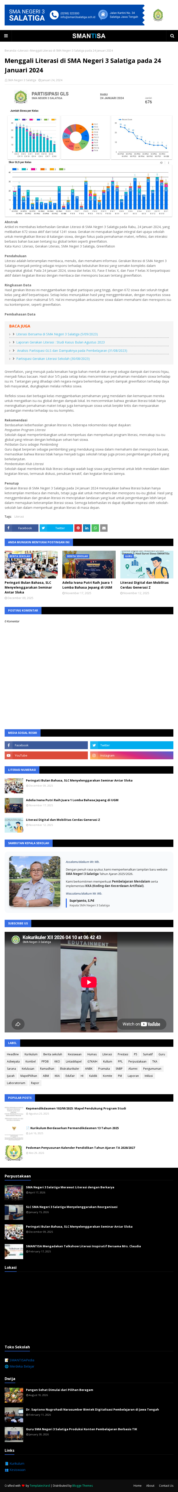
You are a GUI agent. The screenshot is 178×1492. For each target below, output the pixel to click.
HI (82, 1076)
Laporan (133, 1076)
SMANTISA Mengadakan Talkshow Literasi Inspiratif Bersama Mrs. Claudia (83, 1246)
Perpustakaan (137, 1061)
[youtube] (46, 755)
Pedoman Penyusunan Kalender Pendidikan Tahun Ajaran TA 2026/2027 (80, 1148)
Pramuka (104, 1069)
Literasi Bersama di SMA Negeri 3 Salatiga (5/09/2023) (57, 334)
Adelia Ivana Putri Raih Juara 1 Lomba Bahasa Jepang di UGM (87, 585)
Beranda (10, 51)
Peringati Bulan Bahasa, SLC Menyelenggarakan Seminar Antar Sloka (28, 587)
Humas (92, 1054)
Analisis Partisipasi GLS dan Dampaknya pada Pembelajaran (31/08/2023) (71, 350)
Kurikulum (31, 1054)
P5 (135, 1054)
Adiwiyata (13, 1061)
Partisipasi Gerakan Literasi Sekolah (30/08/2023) (53, 358)
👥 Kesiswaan (15, 1469)
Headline (13, 1054)
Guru (162, 1054)
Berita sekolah (52, 1054)
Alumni (132, 1069)
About (150, 1486)
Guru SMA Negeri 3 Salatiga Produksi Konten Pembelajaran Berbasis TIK (81, 1429)
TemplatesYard (40, 1486)
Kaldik (93, 1076)
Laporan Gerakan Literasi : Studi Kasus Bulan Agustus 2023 (60, 342)
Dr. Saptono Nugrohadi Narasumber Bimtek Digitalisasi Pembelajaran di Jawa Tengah (92, 1409)
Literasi (23, 51)
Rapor (35, 1083)
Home (138, 1486)
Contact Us (166, 1486)
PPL (120, 1061)
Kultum (107, 1061)
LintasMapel (74, 1061)
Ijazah (11, 1076)
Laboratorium (16, 1083)
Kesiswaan (75, 1054)
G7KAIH (92, 1061)
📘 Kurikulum (14, 1463)
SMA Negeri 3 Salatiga (22, 80)
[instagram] (131, 755)
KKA (57, 1076)
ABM (46, 1076)
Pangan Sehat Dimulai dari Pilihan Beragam (59, 1390)
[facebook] (46, 745)
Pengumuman (152, 1069)
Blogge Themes (82, 1486)
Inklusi (149, 1076)
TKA (154, 1061)
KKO (57, 1061)
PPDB (45, 1061)
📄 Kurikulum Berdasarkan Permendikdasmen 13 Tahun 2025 (72, 1128)
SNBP (119, 1069)
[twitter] (131, 745)
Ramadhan (47, 1069)
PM (120, 1076)
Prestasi (123, 1054)
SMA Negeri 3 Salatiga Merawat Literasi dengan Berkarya (70, 1187)
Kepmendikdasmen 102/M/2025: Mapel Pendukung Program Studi (76, 1108)
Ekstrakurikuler (69, 1069)
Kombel (30, 1061)
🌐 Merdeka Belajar (19, 1366)
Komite (107, 1076)
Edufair (70, 1076)
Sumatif (148, 1054)
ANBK (88, 1069)
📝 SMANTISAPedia (19, 1360)
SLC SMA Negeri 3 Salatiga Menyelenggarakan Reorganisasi (72, 1207)
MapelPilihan (28, 1076)
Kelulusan (28, 1069)
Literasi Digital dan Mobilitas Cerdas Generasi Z (144, 585)
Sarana (11, 1069)
